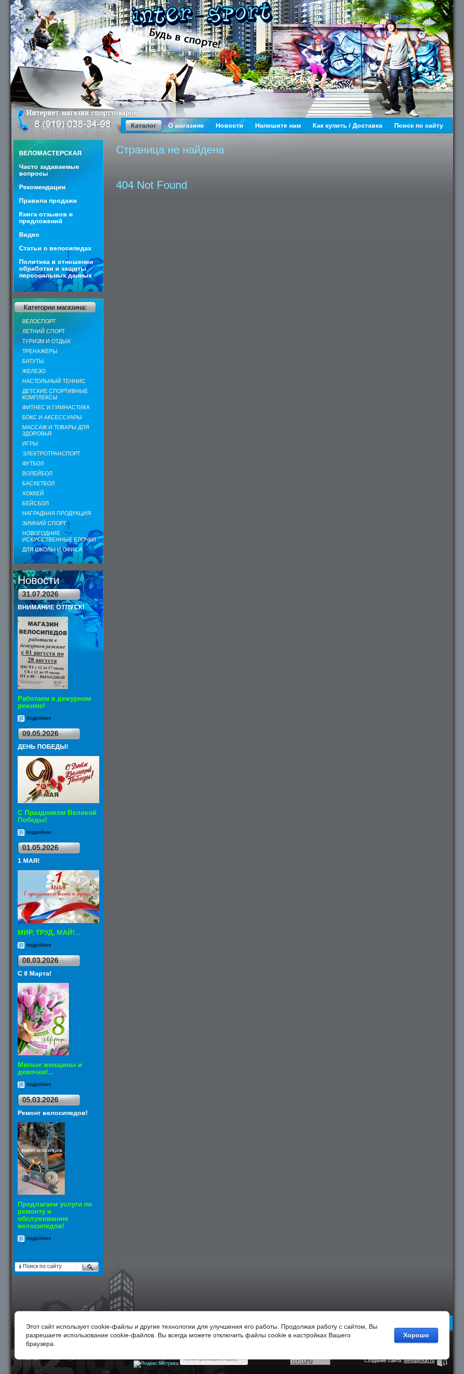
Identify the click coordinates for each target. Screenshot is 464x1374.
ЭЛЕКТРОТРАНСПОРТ (51, 453)
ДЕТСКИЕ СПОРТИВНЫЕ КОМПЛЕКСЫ (55, 394)
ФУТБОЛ (33, 463)
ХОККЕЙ (33, 493)
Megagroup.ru (419, 1360)
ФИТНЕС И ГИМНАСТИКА (56, 407)
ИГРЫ (30, 443)
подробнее (39, 718)
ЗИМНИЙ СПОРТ (44, 523)
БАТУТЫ (33, 361)
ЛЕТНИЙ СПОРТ (43, 331)
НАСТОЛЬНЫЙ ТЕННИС (54, 381)
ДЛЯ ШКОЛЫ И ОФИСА (52, 549)
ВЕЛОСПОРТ (39, 321)
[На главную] (202, 14)
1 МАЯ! (29, 860)
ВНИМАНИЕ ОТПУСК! (51, 607)
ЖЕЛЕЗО (33, 371)
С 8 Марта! (35, 973)
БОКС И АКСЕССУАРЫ (52, 417)
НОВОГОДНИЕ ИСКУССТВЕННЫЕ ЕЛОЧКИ (59, 536)
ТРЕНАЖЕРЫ (40, 351)
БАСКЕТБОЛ (38, 483)
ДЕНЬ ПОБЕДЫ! (43, 746)
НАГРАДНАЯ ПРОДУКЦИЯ (56, 513)
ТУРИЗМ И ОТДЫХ (46, 341)
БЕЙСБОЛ (35, 503)
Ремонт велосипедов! (53, 1112)
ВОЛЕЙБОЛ (37, 473)
